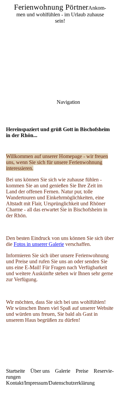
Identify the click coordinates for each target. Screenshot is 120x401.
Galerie (62, 371)
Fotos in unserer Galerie (39, 244)
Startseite (15, 371)
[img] (60, 46)
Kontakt (14, 383)
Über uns (40, 371)
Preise (82, 371)
